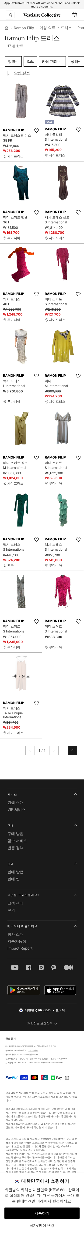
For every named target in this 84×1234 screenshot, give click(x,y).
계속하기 (42, 1213)
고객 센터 (15, 903)
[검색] (9, 15)
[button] (74, 15)
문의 (11, 910)
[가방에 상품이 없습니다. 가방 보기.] (74, 15)
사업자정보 (33, 1050)
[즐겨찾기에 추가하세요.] (36, 130)
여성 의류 (47, 27)
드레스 (66, 27)
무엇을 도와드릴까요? (23, 895)
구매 (10, 825)
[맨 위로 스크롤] (72, 750)
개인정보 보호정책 (39, 1023)
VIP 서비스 (16, 809)
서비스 (12, 794)
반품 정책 (15, 847)
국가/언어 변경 (42, 1225)
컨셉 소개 (15, 802)
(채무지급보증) (40, 1096)
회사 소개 (15, 934)
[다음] (54, 750)
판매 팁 (13, 879)
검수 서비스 (17, 840)
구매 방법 (15, 833)
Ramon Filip (24, 28)
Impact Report (19, 948)
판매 (10, 863)
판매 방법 (15, 871)
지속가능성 (16, 941)
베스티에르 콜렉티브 (22, 926)
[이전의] (30, 750)
